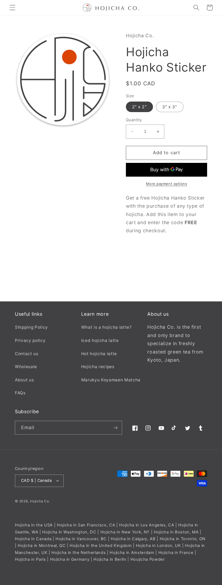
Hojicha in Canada (33, 538)
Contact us (26, 353)
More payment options (166, 183)
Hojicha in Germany (70, 559)
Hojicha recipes (98, 366)
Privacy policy (30, 340)
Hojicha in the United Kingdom (101, 545)
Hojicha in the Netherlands (78, 552)
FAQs (20, 392)
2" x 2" (139, 106)
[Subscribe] (115, 428)
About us (24, 379)
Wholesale (26, 366)
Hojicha (36, 501)
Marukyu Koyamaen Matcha (111, 379)
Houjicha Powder (147, 559)
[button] (12, 7)
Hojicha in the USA (34, 525)
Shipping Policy (31, 327)
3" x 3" (169, 106)
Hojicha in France (176, 552)
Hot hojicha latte (99, 353)
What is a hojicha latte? (106, 327)
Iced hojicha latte (100, 340)
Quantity (134, 119)
